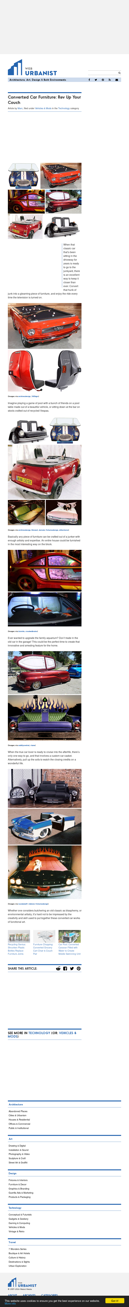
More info (10, 1303)
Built (46, 79)
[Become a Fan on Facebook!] (89, 80)
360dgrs (34, 396)
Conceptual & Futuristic (20, 1214)
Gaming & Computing (19, 1223)
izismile (21, 631)
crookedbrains (31, 631)
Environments (58, 79)
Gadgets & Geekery (18, 1218)
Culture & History (17, 1257)
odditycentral (23, 745)
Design (36, 79)
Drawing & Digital (17, 1145)
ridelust (31, 904)
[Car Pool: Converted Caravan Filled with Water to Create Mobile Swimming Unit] (70, 936)
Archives (29, 1295)
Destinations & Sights (19, 1261)
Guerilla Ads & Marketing (21, 1192)
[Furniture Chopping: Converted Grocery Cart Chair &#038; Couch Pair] (44, 936)
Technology (64, 108)
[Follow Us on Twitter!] (95, 80)
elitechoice (63, 530)
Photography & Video (19, 1154)
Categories (49, 1295)
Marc (20, 108)
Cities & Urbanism (17, 1115)
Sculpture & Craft (17, 1158)
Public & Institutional (19, 1128)
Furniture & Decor (17, 1184)
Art (28, 79)
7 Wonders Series (17, 1249)
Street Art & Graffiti (18, 1162)
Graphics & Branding (19, 1188)
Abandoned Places (18, 1111)
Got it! (114, 1301)
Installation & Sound (18, 1149)
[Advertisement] (64, 27)
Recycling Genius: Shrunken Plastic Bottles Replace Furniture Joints (17, 949)
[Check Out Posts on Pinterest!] (102, 80)
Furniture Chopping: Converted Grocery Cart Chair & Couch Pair (43, 949)
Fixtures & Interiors (18, 1180)
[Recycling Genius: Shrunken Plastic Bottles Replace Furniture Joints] (19, 936)
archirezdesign (24, 396)
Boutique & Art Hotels (19, 1253)
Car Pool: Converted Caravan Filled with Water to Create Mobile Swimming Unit (70, 949)
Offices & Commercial (19, 1123)
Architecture (17, 79)
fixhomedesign (52, 530)
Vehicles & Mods (43, 108)
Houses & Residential (19, 1119)
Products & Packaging (20, 1196)
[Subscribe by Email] (116, 80)
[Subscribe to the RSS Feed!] (109, 80)
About (12, 1295)
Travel (12, 1242)
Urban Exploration (18, 1265)
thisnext (34, 530)
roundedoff (23, 904)
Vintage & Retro (16, 1231)
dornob (42, 530)
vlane (32, 745)
